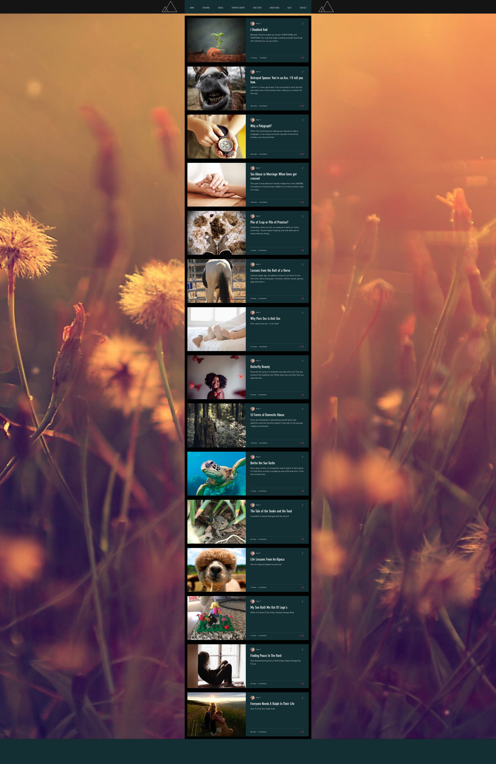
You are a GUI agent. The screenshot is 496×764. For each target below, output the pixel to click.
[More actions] (303, 23)
